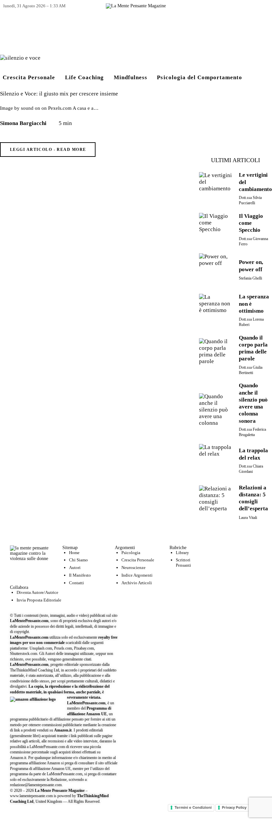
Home (74, 552)
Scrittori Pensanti (183, 562)
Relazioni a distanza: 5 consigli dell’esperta (253, 498)
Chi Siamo (78, 559)
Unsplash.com (41, 648)
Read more (71, 149)
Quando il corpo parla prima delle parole (253, 348)
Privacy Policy (234, 807)
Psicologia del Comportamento (199, 77)
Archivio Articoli (136, 582)
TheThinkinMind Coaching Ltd (34, 670)
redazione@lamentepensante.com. (36, 785)
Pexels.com (63, 648)
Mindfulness (130, 77)
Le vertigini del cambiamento (255, 182)
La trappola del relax (253, 454)
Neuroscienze (133, 567)
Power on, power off (251, 265)
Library (182, 552)
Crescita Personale (29, 77)
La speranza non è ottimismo (254, 303)
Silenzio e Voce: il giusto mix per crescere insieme (59, 94)
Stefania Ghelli (250, 278)
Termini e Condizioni (193, 807)
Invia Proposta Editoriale (39, 600)
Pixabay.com (84, 648)
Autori (75, 567)
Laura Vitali (248, 517)
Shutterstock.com (23, 653)
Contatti (76, 582)
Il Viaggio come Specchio (251, 223)
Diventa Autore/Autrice (37, 592)
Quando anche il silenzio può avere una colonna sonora (253, 403)
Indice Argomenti (137, 575)
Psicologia (130, 552)
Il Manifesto (80, 575)
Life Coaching (84, 77)
